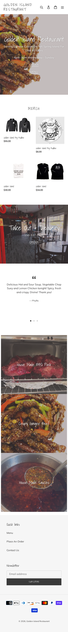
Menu (10, 532)
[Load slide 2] (34, 321)
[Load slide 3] (37, 321)
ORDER (34, 64)
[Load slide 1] (30, 321)
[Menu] (62, 7)
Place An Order (15, 541)
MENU (34, 71)
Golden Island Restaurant (18, 7)
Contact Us (13, 550)
